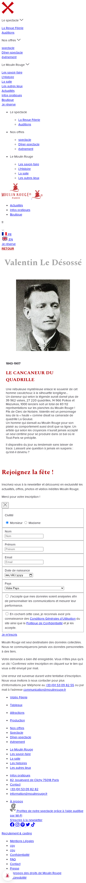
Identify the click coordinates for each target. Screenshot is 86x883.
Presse (14, 868)
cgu (12, 850)
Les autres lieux (12, 86)
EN (11, 239)
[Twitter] (28, 825)
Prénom (10, 544)
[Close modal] (5, 505)
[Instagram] (17, 825)
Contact (15, 784)
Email (8, 557)
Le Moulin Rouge (21, 749)
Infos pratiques (12, 95)
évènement (17, 742)
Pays (8, 583)
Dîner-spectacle (12, 52)
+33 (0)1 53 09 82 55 (60, 685)
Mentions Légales (22, 841)
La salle (7, 81)
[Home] (17, 197)
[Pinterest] (23, 825)
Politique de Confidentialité (44, 623)
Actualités (8, 90)
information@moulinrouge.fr (28, 793)
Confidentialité (19, 854)
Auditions (8, 32)
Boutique (8, 100)
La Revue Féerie (12, 28)
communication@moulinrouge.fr (44, 689)
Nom (8, 531)
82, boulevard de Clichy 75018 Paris (34, 780)
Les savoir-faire (12, 72)
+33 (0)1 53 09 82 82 (24, 789)
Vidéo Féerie (18, 697)
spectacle (8, 48)
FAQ (13, 859)
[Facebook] (12, 825)
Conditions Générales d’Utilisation (53, 618)
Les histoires (18, 763)
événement (9, 57)
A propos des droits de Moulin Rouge (35, 873)
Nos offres (17, 728)
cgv (12, 845)
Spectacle (16, 732)
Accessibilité (18, 877)
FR (9, 234)
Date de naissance (17, 570)
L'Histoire (8, 77)
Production (17, 720)
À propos (16, 801)
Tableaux (16, 705)
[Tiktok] (33, 825)
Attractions (17, 712)
